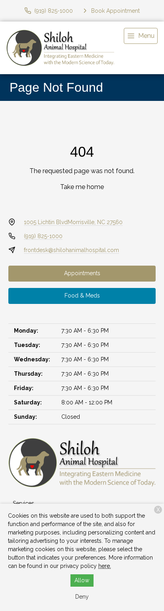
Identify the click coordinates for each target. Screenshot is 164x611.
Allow (81, 580)
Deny (82, 596)
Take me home (82, 187)
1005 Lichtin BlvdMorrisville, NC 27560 (73, 222)
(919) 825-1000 (43, 236)
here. (104, 566)
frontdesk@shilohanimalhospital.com (71, 250)
